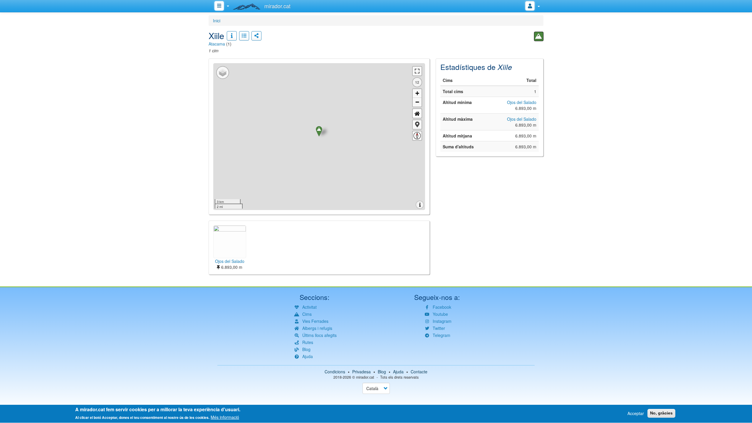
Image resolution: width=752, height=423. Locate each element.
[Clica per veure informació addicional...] (232, 36)
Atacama (217, 44)
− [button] (417, 102)
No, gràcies (661, 413)
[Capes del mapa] (222, 72)
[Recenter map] (417, 113)
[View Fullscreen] (417, 71)
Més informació (225, 417)
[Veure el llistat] (244, 36)
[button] (417, 124)
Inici (216, 21)
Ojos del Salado (521, 102)
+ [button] (417, 93)
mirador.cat (365, 377)
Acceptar (635, 413)
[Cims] (538, 36)
